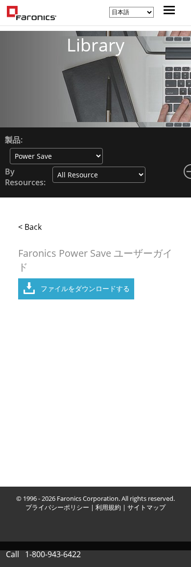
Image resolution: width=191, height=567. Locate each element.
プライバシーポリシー (57, 507)
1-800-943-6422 (53, 554)
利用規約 (108, 507)
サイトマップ (146, 507)
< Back (30, 227)
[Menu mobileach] (167, 11)
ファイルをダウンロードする (85, 288)
